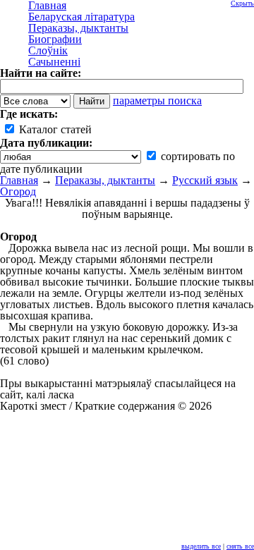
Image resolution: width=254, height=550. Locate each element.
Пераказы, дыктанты (105, 180)
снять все (240, 546)
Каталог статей (54, 129)
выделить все (201, 546)
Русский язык (205, 180)
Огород (18, 191)
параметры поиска (157, 100)
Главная (19, 180)
